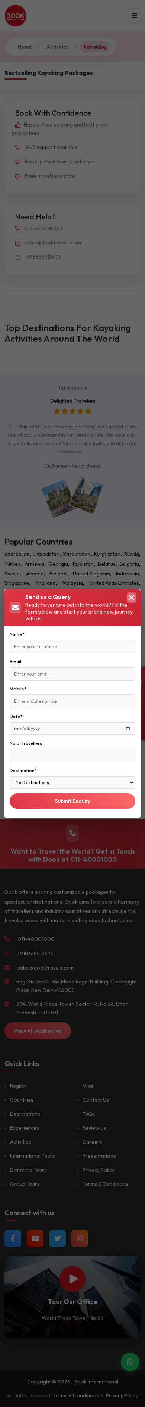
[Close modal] (131, 597)
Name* (17, 634)
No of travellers (26, 743)
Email (15, 661)
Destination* (23, 770)
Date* (16, 716)
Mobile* (18, 689)
